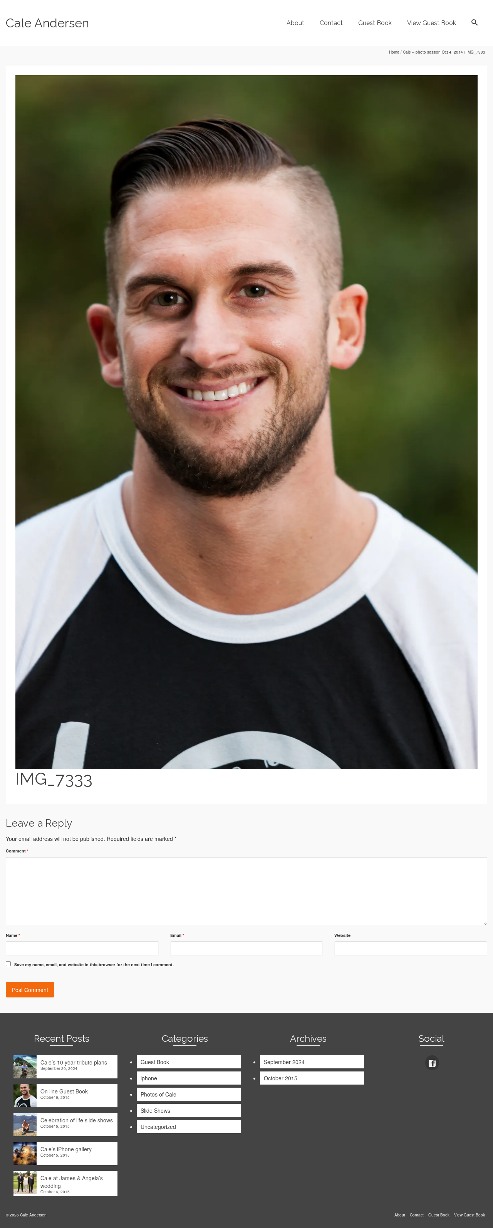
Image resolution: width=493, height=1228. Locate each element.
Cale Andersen (47, 23)
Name (13, 935)
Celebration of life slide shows (76, 1120)
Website (342, 935)
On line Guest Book (64, 1091)
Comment (17, 851)
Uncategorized (158, 1126)
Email (177, 935)
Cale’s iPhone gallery (66, 1149)
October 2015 (280, 1078)
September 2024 (284, 1062)
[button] (246, 422)
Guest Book (155, 1062)
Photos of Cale (158, 1094)
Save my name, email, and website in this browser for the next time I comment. (94, 964)
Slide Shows (155, 1110)
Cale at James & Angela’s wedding (71, 1181)
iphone (149, 1078)
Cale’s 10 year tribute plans (73, 1062)
